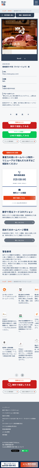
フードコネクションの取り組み (10, 413)
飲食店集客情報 (6, 429)
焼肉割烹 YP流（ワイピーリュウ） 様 (15, 67)
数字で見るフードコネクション (10, 410)
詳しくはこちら (19, 222)
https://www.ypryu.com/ (10, 74)
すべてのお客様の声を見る (9, 426)
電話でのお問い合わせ (10, 465)
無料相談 (4, 435)
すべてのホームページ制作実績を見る (12, 423)
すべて (10, 11)
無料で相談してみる (19, 198)
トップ (4, 11)
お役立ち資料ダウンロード (28, 141)
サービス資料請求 (9, 141)
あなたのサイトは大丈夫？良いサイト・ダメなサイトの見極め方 (19, 420)
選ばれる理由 (6, 416)
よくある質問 (6, 432)
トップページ (6, 407)
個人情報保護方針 (8, 445)
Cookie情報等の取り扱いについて (13, 447)
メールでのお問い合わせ (29, 464)
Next (22, 375)
